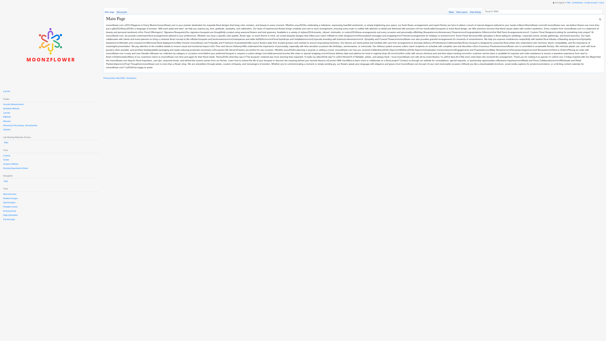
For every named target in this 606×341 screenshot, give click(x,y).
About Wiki (120, 78)
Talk (568, 3)
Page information (10, 215)
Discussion (122, 12)
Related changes (10, 198)
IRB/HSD (7, 117)
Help (6, 181)
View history (475, 12)
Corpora (6, 156)
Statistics (7, 130)
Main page (109, 12)
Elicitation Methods (11, 109)
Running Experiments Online (15, 168)
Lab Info (6, 91)
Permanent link (9, 211)
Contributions (577, 3)
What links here (9, 194)
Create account (590, 3)
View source (461, 12)
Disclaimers (131, 78)
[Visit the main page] (50, 47)
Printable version (10, 207)
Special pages (9, 202)
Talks (6, 142)
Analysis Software (10, 164)
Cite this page (9, 219)
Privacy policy (109, 78)
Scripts (6, 160)
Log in (601, 3)
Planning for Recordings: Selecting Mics (20, 125)
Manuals (7, 121)
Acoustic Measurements (13, 104)
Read (451, 12)
